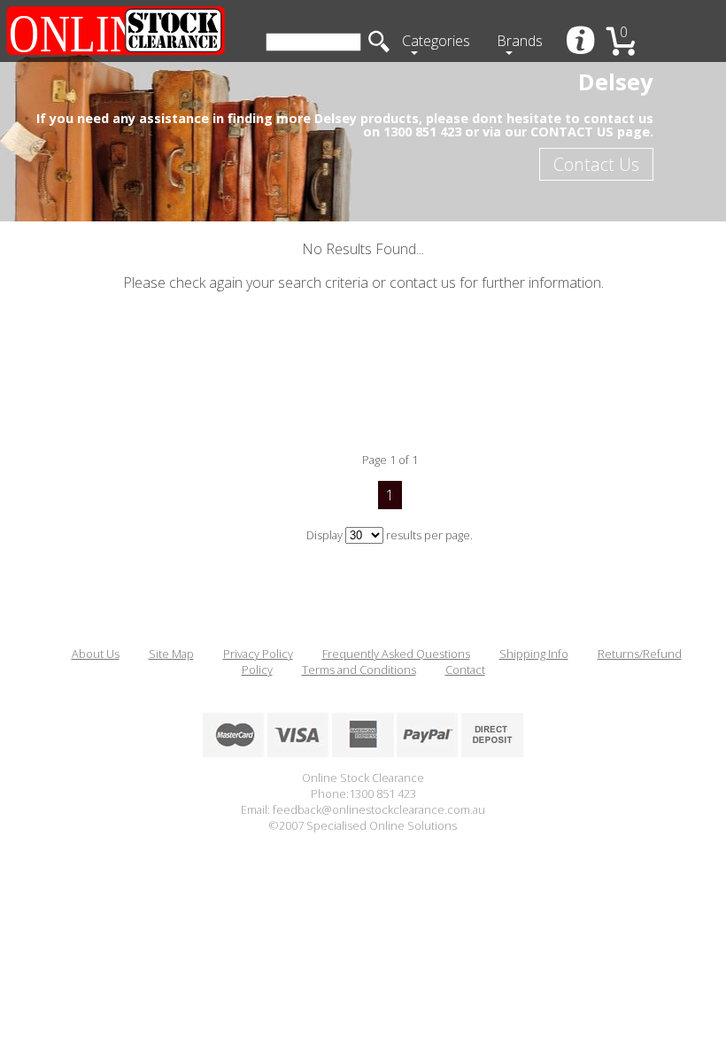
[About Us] (582, 42)
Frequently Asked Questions (396, 654)
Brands (520, 40)
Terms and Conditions (359, 669)
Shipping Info (533, 654)
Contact (465, 669)
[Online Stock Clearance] (115, 31)
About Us (96, 654)
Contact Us (596, 164)
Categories (436, 40)
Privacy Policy (258, 654)
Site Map (171, 654)
